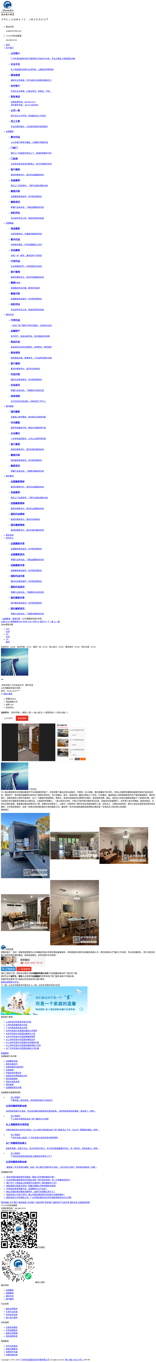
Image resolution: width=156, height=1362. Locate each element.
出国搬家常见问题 (13, 1088)
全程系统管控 (12, 1327)
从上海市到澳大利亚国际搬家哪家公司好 (23, 1045)
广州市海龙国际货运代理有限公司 (34, 1360)
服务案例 (10, 476)
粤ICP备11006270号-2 (74, 1360)
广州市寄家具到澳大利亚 (16, 1028)
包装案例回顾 (84, 1202)
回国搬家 (10, 223)
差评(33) (43, 622)
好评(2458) (27, 622)
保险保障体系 (12, 1336)
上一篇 (57, 622)
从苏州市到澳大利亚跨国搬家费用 (20, 1037)
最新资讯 (57, 1202)
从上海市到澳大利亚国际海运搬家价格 (22, 1042)
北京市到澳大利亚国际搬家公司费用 (21, 1031)
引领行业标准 (12, 1312)
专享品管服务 (12, 1330)
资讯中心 (10, 538)
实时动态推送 (12, 1346)
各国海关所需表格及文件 (16, 1076)
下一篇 (50, 622)
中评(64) (35, 622)
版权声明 (40, 1202)
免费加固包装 (12, 1355)
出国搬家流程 (12, 1061)
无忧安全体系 (12, 1315)
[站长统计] (87, 1360)
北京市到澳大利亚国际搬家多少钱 (20, 1034)
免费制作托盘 (12, 1352)
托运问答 (65, 1202)
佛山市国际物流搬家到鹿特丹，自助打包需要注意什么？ (31, 1192)
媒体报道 (22, 1202)
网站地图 (5, 1202)
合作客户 (31, 1202)
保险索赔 (10, 1085)
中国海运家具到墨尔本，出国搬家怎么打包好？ (27, 1189)
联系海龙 (10, 535)
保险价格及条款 (13, 1082)
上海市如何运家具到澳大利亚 (18, 1022)
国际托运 (10, 315)
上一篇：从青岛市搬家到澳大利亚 (45, 985)
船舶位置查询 (12, 1349)
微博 (10, 694)
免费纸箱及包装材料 (14, 1067)
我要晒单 (5, 1053)
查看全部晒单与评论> (10, 982)
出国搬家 (10, 131)
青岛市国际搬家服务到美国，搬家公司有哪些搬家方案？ (31, 1177)
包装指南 (10, 1070)
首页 (8, 45)
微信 (6, 694)
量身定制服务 (12, 1309)
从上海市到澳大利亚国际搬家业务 (20, 1040)
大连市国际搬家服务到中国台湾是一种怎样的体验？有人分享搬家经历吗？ (38, 1180)
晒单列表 (16, 619)
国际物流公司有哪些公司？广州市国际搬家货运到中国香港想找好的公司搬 (38, 1198)
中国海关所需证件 (13, 1073)
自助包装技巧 (12, 1064)
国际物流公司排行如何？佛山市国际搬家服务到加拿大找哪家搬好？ (35, 1195)
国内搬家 (10, 406)
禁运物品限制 (12, 1079)
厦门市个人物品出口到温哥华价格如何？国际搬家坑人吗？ (32, 1183)
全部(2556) (5, 622)
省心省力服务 (12, 1318)
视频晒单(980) (16, 622)
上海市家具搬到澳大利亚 (16, 1025)
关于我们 (10, 48)
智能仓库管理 (12, 1333)
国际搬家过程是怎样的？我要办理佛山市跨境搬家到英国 (31, 1186)
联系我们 (49, 1202)
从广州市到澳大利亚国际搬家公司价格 (22, 1048)
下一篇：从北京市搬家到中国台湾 (15, 985)
